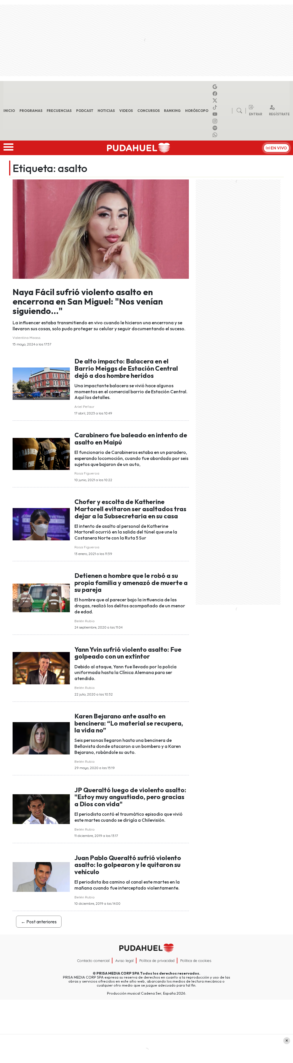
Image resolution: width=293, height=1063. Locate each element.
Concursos (148, 110)
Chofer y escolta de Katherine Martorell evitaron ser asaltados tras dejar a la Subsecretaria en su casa (130, 509)
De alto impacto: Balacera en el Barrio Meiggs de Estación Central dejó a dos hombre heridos (126, 368)
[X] (216, 100)
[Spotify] (216, 128)
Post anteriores (39, 921)
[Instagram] (216, 121)
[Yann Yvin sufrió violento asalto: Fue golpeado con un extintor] (41, 668)
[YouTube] (216, 114)
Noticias (106, 110)
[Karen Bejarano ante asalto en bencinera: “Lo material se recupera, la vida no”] (41, 738)
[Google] (216, 87)
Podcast (84, 110)
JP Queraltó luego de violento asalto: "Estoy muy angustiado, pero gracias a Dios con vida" (130, 797)
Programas (30, 110)
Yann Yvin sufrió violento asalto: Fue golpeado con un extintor (127, 653)
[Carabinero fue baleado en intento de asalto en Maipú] (41, 453)
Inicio (9, 110)
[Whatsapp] (216, 135)
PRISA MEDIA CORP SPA (117, 973)
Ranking (172, 110)
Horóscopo (196, 110)
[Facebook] (216, 93)
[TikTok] (216, 107)
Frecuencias (59, 110)
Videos (126, 110)
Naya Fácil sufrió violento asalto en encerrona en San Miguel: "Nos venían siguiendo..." (88, 301)
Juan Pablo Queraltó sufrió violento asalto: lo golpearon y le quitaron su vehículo (127, 865)
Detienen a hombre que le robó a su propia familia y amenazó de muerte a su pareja (131, 583)
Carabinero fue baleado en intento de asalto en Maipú (130, 438)
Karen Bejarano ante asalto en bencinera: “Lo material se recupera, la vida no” (128, 723)
